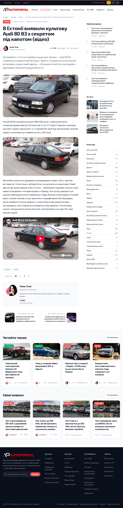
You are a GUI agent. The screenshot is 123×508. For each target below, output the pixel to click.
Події (102, 229)
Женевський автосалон (102, 176)
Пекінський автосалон (102, 224)
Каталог (17, 2)
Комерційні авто (102, 189)
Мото (102, 194)
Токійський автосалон (102, 246)
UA (109, 2)
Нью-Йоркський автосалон (102, 215)
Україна (102, 255)
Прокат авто (109, 471)
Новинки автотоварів (102, 207)
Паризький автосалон (102, 220)
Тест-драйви (70, 476)
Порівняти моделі (91, 489)
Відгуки (110, 10)
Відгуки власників (52, 478)
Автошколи (108, 467)
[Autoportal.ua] (15, 9)
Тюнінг (102, 250)
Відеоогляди (65, 10)
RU (113, 2)
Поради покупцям (72, 471)
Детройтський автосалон (102, 163)
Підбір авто (49, 463)
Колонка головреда (102, 185)
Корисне (26, 2)
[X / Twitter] (24, 276)
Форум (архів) (70, 484)
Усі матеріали (112, 337)
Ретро (6, 21)
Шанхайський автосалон (102, 268)
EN (118, 2)
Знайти (35, 474)
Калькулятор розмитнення (89, 472)
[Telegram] (16, 276)
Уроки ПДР (102, 259)
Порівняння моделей (49, 468)
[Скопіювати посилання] (29, 276)
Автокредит (89, 478)
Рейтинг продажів (52, 482)
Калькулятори (78, 10)
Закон (102, 180)
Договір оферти (72, 504)
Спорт (102, 237)
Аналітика (102, 159)
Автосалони (109, 458)
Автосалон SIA (102, 150)
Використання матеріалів (89, 504)
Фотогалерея (50, 474)
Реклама (102, 504)
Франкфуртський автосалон (102, 264)
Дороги (102, 167)
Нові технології (102, 211)
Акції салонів (102, 154)
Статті (55, 10)
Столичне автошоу (102, 242)
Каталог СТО (109, 463)
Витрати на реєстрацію (89, 483)
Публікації (68, 467)
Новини (102, 198)
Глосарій (87, 467)
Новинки (102, 202)
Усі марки (48, 458)
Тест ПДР (90, 10)
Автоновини (45, 10)
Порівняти (101, 10)
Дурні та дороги (102, 172)
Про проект (8, 2)
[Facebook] (20, 276)
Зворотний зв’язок (113, 504)
